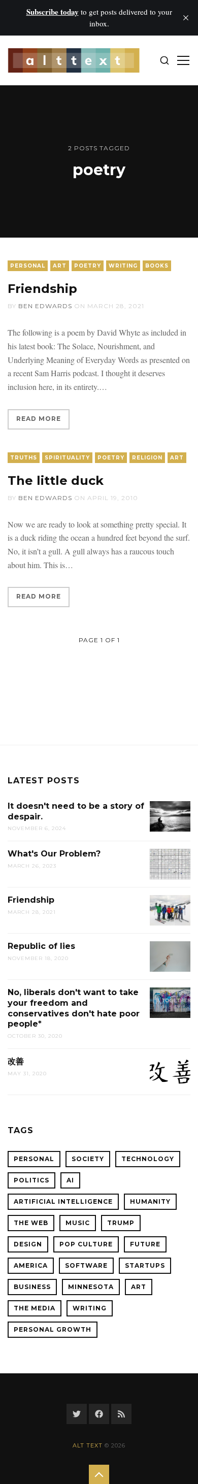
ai (70, 1180)
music (77, 1223)
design (28, 1244)
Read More (38, 418)
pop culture (86, 1244)
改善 (16, 1061)
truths (23, 457)
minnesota (91, 1287)
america (31, 1265)
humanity (150, 1201)
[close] (186, 18)
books (157, 265)
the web (31, 1223)
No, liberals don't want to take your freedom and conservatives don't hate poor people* (74, 1008)
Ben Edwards (45, 306)
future (145, 1244)
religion (147, 457)
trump (121, 1223)
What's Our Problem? (54, 854)
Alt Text (88, 1445)
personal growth (52, 1329)
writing (123, 265)
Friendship (42, 288)
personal (27, 265)
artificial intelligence (63, 1201)
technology (147, 1159)
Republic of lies (41, 946)
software (86, 1265)
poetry (87, 265)
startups (145, 1265)
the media (34, 1308)
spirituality (67, 457)
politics (31, 1180)
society (88, 1159)
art (60, 265)
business (32, 1287)
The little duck (56, 480)
